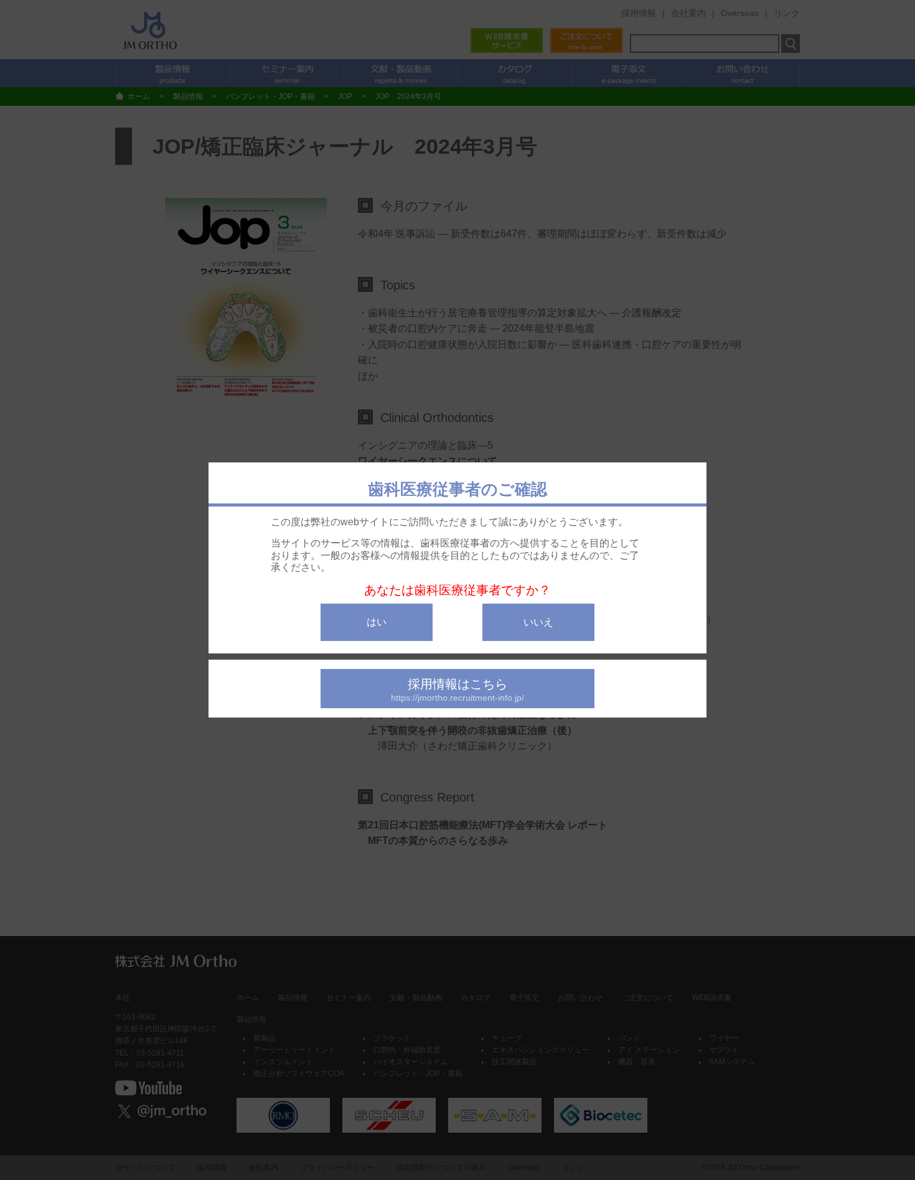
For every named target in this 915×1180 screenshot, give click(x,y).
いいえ (538, 622)
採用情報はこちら (457, 690)
